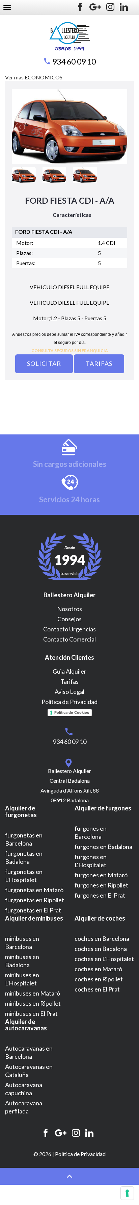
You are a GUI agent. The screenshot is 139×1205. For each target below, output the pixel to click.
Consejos (69, 619)
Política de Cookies (71, 712)
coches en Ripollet (99, 979)
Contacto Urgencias (69, 629)
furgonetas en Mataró (34, 890)
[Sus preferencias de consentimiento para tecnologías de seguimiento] (127, 1193)
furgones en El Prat (100, 895)
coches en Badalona (101, 948)
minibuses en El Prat (31, 1013)
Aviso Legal (69, 691)
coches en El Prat (97, 989)
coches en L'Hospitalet (104, 958)
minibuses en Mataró (32, 993)
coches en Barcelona (102, 938)
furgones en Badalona (103, 846)
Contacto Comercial (69, 639)
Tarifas (99, 363)
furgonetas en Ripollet (34, 900)
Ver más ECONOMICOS (33, 77)
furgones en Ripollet (101, 885)
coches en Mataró (98, 969)
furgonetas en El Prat (33, 910)
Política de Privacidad (69, 701)
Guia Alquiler (69, 671)
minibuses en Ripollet (33, 1003)
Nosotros (69, 608)
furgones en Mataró (101, 875)
